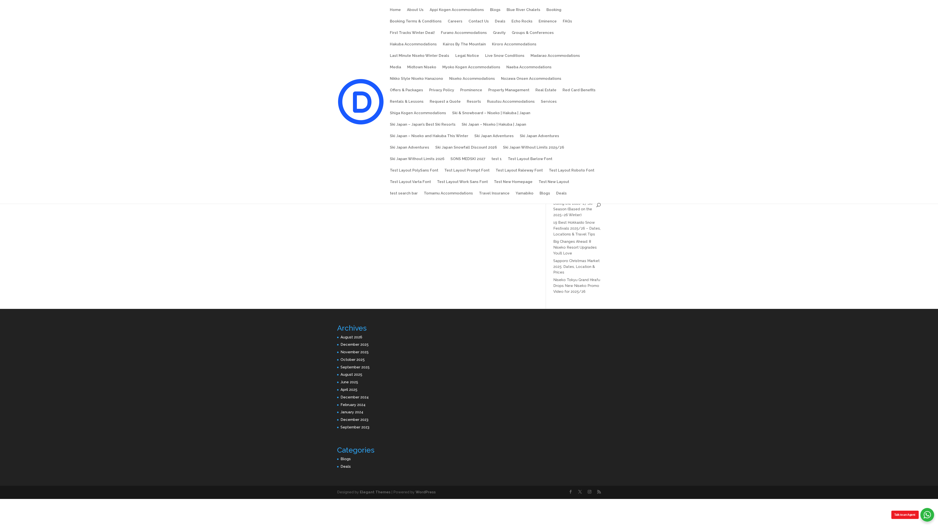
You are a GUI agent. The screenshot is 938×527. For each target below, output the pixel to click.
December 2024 (355, 397)
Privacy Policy (441, 90)
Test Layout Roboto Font (571, 170)
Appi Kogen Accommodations (457, 10)
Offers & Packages (406, 90)
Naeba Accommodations (529, 67)
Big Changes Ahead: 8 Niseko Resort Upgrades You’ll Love (575, 247)
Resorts (474, 102)
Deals (500, 21)
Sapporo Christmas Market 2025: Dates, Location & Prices (576, 267)
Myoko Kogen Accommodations (471, 67)
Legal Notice (467, 56)
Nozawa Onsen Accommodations (531, 79)
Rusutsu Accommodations (511, 102)
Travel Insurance (494, 193)
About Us (415, 10)
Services (549, 102)
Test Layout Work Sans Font (462, 182)
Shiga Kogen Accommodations (418, 113)
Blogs (495, 10)
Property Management (508, 90)
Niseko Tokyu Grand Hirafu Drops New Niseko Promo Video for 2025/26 (576, 286)
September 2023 (355, 427)
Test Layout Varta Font (410, 182)
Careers (455, 21)
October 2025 (353, 359)
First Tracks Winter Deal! (412, 33)
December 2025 (355, 344)
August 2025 (351, 374)
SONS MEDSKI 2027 (467, 159)
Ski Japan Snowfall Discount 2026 (466, 148)
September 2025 (355, 367)
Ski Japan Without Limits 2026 (417, 159)
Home (395, 10)
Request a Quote (445, 102)
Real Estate (545, 90)
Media (395, 67)
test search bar (404, 193)
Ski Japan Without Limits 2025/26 (533, 148)
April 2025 (349, 389)
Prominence (471, 90)
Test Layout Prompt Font (467, 170)
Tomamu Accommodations (448, 193)
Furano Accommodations (464, 33)
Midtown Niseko (421, 67)
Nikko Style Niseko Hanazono (416, 79)
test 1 (496, 159)
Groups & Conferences (533, 33)
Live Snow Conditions (504, 56)
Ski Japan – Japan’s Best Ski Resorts (423, 125)
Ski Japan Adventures (494, 136)
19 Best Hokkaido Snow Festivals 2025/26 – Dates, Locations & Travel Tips (577, 228)
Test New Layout (554, 182)
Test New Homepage (513, 182)
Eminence (548, 21)
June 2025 (349, 382)
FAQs (567, 21)
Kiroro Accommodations (514, 44)
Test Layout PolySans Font (414, 170)
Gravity (499, 33)
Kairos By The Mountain (464, 44)
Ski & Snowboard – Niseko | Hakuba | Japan (491, 113)
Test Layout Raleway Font (519, 170)
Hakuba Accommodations (413, 44)
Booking (553, 10)
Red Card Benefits (579, 90)
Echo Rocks (522, 21)
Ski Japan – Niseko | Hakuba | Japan (494, 125)
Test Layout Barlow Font (530, 159)
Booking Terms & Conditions (416, 21)
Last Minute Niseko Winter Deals (419, 56)
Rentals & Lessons (407, 102)
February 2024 (353, 405)
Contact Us (479, 21)
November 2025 (355, 352)
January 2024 (352, 412)
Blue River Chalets (523, 10)
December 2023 (354, 419)
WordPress (426, 492)
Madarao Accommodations (555, 56)
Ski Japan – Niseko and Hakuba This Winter (429, 136)
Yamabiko (524, 193)
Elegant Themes (375, 492)
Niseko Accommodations (472, 79)
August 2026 (351, 337)
